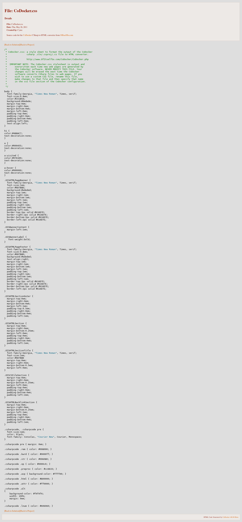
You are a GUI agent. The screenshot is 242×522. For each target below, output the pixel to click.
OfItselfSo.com (66, 35)
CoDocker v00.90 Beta (230, 517)
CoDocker (27, 35)
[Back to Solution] (12, 44)
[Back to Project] (27, 44)
